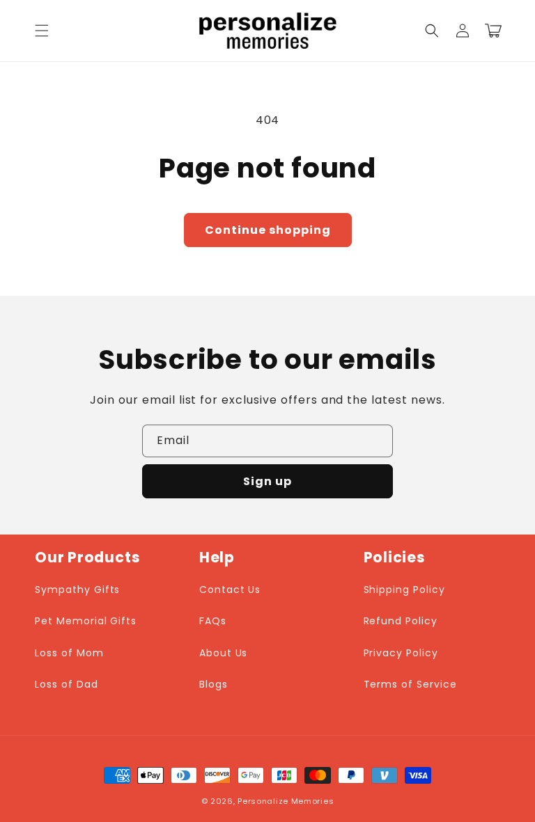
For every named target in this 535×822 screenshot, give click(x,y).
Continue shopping (268, 230)
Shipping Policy (404, 589)
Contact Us (230, 589)
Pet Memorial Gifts (86, 621)
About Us (223, 653)
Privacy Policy (401, 653)
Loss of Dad (66, 684)
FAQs (212, 621)
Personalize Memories (286, 801)
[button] (41, 30)
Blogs (213, 684)
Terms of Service (410, 684)
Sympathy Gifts (77, 589)
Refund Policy (400, 621)
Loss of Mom (69, 653)
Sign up (267, 481)
